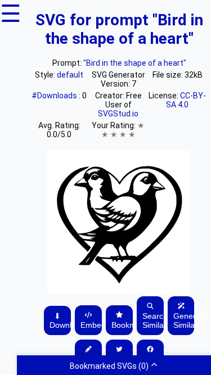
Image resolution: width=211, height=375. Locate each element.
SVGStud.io (118, 113)
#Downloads (55, 95)
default (70, 74)
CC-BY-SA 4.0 (186, 100)
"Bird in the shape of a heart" (134, 62)
